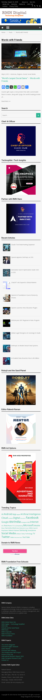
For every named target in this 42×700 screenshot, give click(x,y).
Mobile (37, 525)
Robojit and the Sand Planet (10, 628)
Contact (4, 6)
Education (22, 518)
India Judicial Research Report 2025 (12, 656)
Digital (16, 517)
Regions (19, 74)
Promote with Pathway (8, 650)
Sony (23, 534)
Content (10, 518)
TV (34, 533)
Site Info (32, 2)
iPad (5, 526)
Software (18, 533)
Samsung (23, 530)
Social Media (32, 74)
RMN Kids (4, 626)
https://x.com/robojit (37, 6)
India (17, 522)
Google (5, 521)
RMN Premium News (8, 634)
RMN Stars (4, 630)
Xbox (20, 537)
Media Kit (22, 4)
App (14, 514)
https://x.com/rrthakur (34, 6)
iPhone (9, 526)
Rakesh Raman (14, 530)
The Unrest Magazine (8, 645)
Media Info (5, 4)
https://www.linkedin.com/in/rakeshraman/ (40, 6)
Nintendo (22, 528)
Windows (16, 537)
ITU (13, 526)
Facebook (32, 517)
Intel (28, 522)
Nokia (26, 528)
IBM (11, 522)
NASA (17, 528)
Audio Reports (5, 649)
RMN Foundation (6, 636)
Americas (13, 74)
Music (3, 528)
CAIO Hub (30, 4)
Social (25, 74)
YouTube (26, 537)
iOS (2, 526)
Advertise (14, 4)
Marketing (20, 526)
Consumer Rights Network (9, 647)
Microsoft (28, 525)
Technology (28, 534)
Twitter (5, 537)
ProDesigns (37, 697)
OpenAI (35, 528)
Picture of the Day (7, 654)
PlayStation (4, 530)
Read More (4, 101)
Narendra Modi (10, 528)
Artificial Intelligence (31, 514)
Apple (18, 514)
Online (31, 528)
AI (2, 514)
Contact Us (4, 660)
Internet (34, 521)
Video (12, 537)
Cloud (4, 517)
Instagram (24, 522)
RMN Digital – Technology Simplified (13, 624)
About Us (25, 2)
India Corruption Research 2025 (11, 658)
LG (16, 526)
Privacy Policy (13, 6)
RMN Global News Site (8, 622)
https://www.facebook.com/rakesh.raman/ (32, 6)
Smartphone (32, 530)
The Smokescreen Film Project (11, 652)
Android (8, 514)
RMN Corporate (6, 632)
